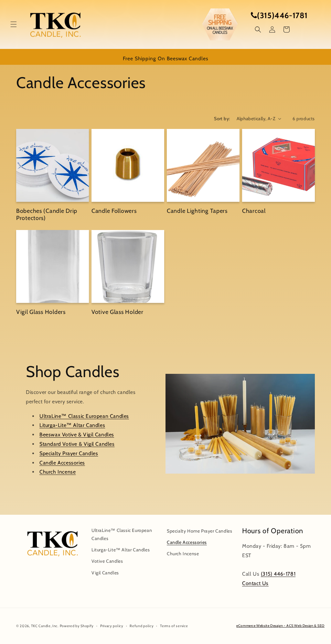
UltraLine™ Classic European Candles (84, 416)
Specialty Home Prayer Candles (199, 531)
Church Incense (57, 472)
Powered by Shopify (77, 626)
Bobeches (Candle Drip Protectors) (46, 214)
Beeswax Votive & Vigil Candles (76, 435)
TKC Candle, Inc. (45, 626)
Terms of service (174, 626)
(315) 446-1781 (278, 574)
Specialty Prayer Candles (68, 453)
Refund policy (142, 626)
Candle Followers (114, 210)
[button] (13, 24)
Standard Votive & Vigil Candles (77, 444)
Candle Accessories (62, 463)
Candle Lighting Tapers (197, 210)
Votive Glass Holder (117, 312)
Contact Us (255, 583)
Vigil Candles (105, 573)
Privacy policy (111, 626)
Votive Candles (107, 561)
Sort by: (222, 118)
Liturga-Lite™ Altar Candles (72, 425)
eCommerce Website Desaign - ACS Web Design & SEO (280, 626)
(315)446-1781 (282, 15)
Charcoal (254, 210)
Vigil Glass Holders (41, 312)
